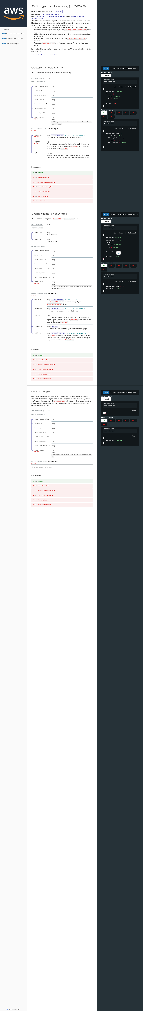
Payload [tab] (106, 75)
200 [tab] (104, 113)
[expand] (107, 140)
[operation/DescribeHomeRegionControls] (30, 214)
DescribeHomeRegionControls (15, 39)
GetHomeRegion (12, 44)
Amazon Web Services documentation (44, 55)
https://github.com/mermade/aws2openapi (49, 16)
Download (58, 11)
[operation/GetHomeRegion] (30, 391)
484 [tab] (104, 117)
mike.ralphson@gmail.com (50, 14)
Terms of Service (37, 18)
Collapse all (132, 87)
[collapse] (104, 94)
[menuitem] (13, 34)
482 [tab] (126, 113)
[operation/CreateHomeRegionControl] (30, 68)
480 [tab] (111, 113)
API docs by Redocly (14, 1009)
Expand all (122, 87)
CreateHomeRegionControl (15, 34)
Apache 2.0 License (77, 16)
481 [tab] (119, 113)
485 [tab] (111, 117)
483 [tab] (133, 113)
